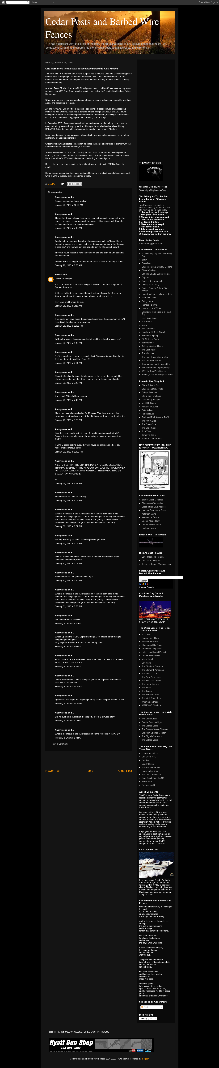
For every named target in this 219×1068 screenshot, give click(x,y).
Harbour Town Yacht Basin (154, 510)
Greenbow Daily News (152, 648)
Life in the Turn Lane (151, 396)
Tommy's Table (149, 435)
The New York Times (151, 677)
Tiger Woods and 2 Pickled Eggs (157, 364)
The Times (147, 691)
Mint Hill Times (149, 403)
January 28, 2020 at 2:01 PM (68, 363)
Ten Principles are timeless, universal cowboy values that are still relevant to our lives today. (154, 207)
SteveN (58, 274)
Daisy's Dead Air (149, 392)
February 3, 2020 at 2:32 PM (68, 738)
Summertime (148, 343)
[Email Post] (62, 184)
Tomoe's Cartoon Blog (152, 438)
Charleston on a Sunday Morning (157, 267)
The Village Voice (150, 726)
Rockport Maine (149, 528)
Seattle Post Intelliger (152, 722)
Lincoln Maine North (151, 521)
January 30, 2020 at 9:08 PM (68, 543)
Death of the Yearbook (152, 281)
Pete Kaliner (147, 410)
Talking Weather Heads (152, 346)
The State (146, 687)
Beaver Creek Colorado (152, 500)
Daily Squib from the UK (153, 778)
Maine (144, 325)
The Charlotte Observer (152, 666)
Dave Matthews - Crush (153, 557)
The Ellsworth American (153, 670)
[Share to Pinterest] (80, 184)
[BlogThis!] (71, 184)
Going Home (147, 301)
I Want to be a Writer (151, 308)
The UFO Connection (151, 774)
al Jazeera (146, 634)
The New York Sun (150, 673)
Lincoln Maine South (151, 524)
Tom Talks (146, 431)
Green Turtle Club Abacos (154, 507)
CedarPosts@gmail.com (150, 243)
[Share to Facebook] (77, 184)
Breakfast (146, 263)
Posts (146, 1007)
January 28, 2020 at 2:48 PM (68, 383)
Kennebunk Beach (150, 517)
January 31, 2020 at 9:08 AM (68, 563)
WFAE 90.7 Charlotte (151, 705)
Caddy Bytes (148, 764)
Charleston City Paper (152, 645)
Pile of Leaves (148, 328)
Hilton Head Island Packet (154, 652)
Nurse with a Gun (150, 771)
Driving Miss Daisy (150, 284)
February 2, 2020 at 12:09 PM (69, 703)
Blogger (145, 1059)
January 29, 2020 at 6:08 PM (68, 500)
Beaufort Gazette (150, 641)
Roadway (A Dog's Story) (153, 332)
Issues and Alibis (150, 753)
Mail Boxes (147, 321)
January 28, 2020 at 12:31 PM (69, 326)
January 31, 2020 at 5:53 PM (68, 606)
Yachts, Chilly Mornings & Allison (157, 374)
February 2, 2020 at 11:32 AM (68, 686)
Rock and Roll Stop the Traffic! (156, 417)
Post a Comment (59, 744)
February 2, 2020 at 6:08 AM (68, 646)
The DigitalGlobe (149, 719)
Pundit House (148, 414)
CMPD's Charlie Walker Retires (156, 274)
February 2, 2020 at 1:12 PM (68, 720)
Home (89, 770)
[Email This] (68, 184)
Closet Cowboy (149, 270)
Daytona (145, 277)
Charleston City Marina (152, 503)
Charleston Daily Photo (152, 389)
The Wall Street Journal (153, 698)
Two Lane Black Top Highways (156, 367)
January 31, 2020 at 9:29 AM (68, 580)
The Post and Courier (151, 680)
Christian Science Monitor (154, 733)
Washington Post (150, 702)
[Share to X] (74, 184)
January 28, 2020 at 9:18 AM (68, 306)
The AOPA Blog (149, 421)
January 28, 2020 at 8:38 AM (68, 265)
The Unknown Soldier (151, 360)
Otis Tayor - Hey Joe (151, 560)
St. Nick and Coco (150, 339)
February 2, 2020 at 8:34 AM (68, 666)
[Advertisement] (88, 760)
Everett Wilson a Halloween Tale (157, 294)
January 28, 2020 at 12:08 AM (69, 205)
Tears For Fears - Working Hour (156, 564)
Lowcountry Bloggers (151, 399)
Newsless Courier (150, 407)
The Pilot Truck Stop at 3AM (155, 357)
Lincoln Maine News (151, 655)
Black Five (147, 781)
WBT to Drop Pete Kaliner (154, 371)
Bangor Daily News (150, 638)
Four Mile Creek (149, 297)
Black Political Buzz (151, 385)
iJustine (145, 760)
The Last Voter (148, 350)
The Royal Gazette (150, 684)
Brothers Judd (148, 785)
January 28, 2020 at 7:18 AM (68, 228)
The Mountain (148, 353)
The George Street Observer (155, 729)
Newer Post (52, 770)
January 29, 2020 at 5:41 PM (68, 483)
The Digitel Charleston (152, 736)
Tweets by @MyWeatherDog (152, 190)
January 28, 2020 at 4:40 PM (68, 400)
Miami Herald (148, 659)
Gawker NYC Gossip (151, 767)
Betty (144, 260)
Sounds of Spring (150, 335)
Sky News (146, 663)
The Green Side (149, 424)
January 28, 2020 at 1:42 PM (68, 343)
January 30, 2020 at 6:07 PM (68, 526)
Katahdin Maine (149, 514)
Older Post (125, 770)
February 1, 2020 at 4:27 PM (68, 623)
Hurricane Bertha (149, 305)
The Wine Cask (149, 428)
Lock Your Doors (149, 318)
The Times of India (150, 694)
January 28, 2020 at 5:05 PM (68, 420)
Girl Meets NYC (149, 757)
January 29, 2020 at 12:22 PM (69, 452)
